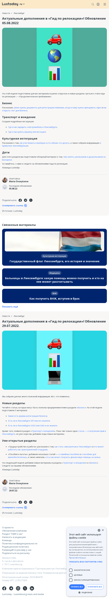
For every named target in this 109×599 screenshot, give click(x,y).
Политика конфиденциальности (19, 543)
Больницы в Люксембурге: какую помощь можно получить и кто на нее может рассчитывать (54, 279)
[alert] (86, 561)
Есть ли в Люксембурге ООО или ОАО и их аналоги (32, 425)
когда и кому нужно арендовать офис (83, 107)
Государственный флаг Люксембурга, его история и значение (54, 261)
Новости (6, 13)
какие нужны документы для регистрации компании (39, 107)
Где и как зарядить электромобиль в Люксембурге (32, 127)
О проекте (8, 527)
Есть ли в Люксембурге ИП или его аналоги (29, 420)
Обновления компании (14, 531)
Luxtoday (17, 210)
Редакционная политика (15, 547)
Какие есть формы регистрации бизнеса (27, 416)
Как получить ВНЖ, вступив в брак (54, 298)
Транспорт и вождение (43, 431)
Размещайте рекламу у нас (17, 550)
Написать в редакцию (14, 537)
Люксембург (19, 13)
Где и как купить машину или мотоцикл (27, 131)
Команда (7, 540)
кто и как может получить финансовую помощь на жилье (72, 457)
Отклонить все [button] (95, 587)
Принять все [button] (77, 587)
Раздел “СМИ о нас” (12, 534)
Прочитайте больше (77, 558)
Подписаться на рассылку (16, 553)
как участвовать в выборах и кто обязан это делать (44, 143)
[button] (86, 563)
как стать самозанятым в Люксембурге (73, 446)
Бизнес (81, 407)
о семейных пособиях (68, 454)
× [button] (103, 530)
